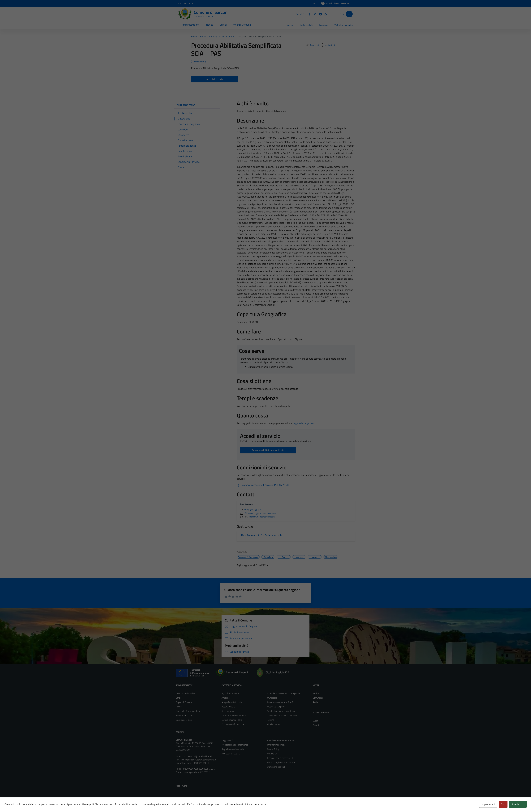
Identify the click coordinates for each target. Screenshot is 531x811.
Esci (503, 804)
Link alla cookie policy (255, 804)
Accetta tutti (518, 804)
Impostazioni (488, 804)
